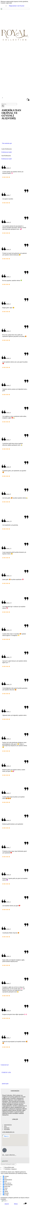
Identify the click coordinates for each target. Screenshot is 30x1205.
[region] (15, 127)
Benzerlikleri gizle (9, 1167)
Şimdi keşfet (5, 1083)
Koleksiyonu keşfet (7, 152)
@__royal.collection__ (9, 1155)
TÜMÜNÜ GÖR (6, 1072)
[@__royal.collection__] (4, 1150)
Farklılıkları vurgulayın (10, 1169)
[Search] (3, 106)
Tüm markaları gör (7, 143)
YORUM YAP (5, 1065)
